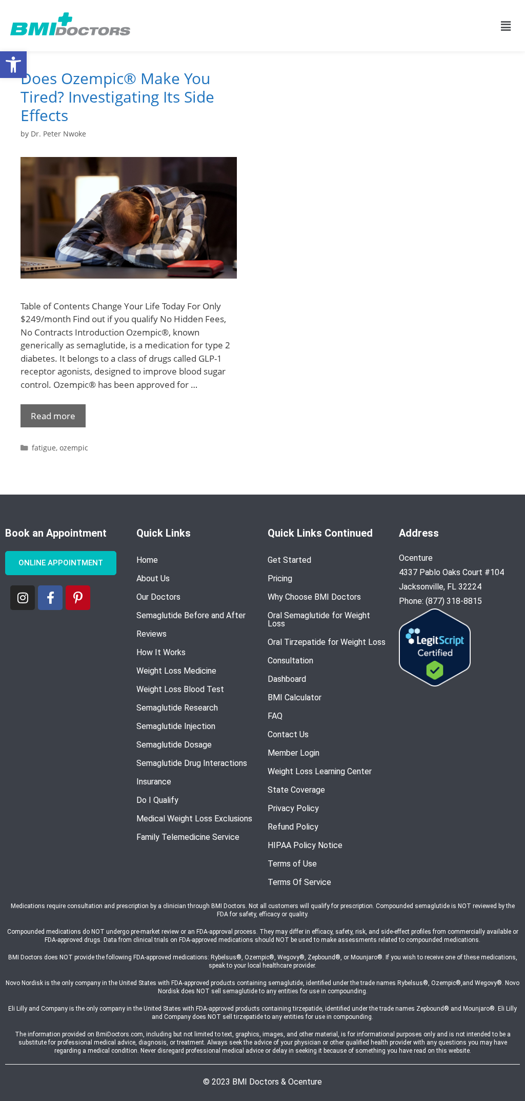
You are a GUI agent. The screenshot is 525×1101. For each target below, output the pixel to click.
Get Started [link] (289, 560)
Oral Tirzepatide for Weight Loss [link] (327, 642)
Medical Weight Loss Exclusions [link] (194, 818)
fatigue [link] (44, 448)
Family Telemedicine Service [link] (187, 837)
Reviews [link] (151, 634)
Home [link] (147, 560)
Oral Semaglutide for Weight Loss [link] (319, 619)
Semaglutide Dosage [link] (174, 745)
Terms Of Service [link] (299, 882)
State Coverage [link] (296, 790)
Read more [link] (53, 416)
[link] (13, 64)
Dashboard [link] (287, 679)
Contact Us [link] (288, 734)
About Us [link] (153, 578)
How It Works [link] (161, 652)
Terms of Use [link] (292, 864)
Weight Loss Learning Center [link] (320, 771)
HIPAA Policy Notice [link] (305, 845)
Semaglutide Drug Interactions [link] (191, 763)
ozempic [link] (73, 448)
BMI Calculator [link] (294, 697)
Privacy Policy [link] (293, 808)
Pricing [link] (280, 578)
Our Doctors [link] (158, 597)
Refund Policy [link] (293, 827)
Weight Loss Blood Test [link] (180, 689)
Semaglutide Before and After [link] (191, 615)
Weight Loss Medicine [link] (176, 671)
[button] (506, 25)
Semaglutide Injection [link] (175, 726)
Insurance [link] (153, 782)
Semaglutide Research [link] (177, 708)
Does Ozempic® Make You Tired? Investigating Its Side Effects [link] (117, 97)
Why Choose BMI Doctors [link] (314, 597)
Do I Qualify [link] (157, 800)
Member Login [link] (293, 753)
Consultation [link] (290, 660)
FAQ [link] (275, 716)
